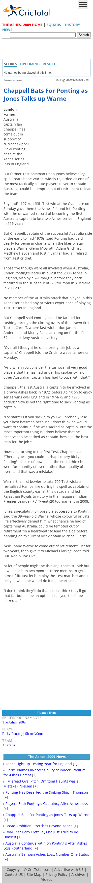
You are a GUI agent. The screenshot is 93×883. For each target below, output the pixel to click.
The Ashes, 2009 (14, 722)
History (72, 24)
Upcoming (30, 64)
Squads (54, 24)
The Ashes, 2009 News (47, 756)
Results (50, 64)
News (7, 29)
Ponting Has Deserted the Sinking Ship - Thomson (46, 792)
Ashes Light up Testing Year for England (38, 763)
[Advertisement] (48, 50)
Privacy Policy (56, 874)
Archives (78, 874)
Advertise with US (69, 869)
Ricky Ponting (12, 734)
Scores (10, 64)
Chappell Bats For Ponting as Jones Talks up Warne (47, 814)
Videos (46, 879)
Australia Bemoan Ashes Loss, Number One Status (47, 854)
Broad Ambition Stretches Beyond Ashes (38, 825)
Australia (8, 745)
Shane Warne (34, 734)
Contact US (14, 874)
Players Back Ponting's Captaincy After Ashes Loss (46, 803)
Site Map (34, 874)
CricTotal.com (39, 869)
